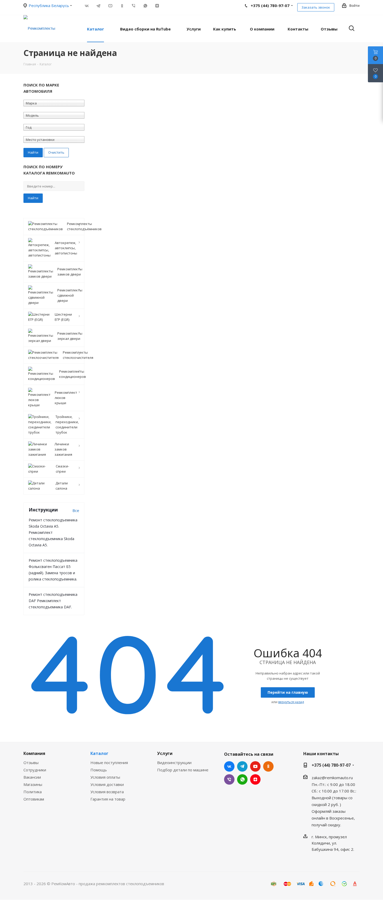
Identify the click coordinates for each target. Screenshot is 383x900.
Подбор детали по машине (182, 769)
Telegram (98, 5)
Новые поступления (109, 762)
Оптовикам (33, 799)
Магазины (32, 784)
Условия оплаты (105, 777)
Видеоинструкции (174, 762)
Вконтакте (86, 5)
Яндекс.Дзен (157, 5)
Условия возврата (107, 791)
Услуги (164, 753)
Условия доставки (107, 784)
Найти (33, 198)
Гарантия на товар (107, 799)
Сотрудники (34, 769)
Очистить (56, 152)
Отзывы (31, 762)
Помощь (98, 769)
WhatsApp (145, 5)
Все (75, 510)
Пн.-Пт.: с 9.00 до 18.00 (333, 784)
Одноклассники (122, 5)
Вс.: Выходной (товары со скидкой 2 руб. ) (334, 797)
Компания (34, 753)
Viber (133, 5)
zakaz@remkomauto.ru (332, 777)
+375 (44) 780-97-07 (331, 765)
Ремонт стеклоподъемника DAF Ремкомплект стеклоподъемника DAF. (53, 600)
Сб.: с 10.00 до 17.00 (330, 790)
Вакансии (32, 777)
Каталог (99, 753)
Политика (32, 791)
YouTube (110, 5)
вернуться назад (291, 702)
